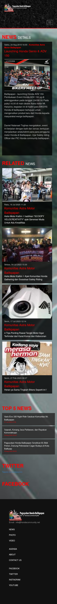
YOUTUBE (13, 585)
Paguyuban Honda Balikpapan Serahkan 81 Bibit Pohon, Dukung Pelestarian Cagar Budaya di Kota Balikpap (26, 447)
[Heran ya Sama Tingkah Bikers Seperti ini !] (27, 358)
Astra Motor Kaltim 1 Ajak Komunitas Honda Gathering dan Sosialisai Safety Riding (25, 278)
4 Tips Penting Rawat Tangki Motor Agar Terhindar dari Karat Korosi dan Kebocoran (25, 334)
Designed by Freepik (18, 589)
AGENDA (13, 549)
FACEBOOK (14, 568)
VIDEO (12, 540)
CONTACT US (15, 560)
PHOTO (12, 535)
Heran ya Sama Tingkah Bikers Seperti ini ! (25, 389)
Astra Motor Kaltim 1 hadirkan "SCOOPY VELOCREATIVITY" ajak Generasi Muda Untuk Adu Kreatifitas (24, 219)
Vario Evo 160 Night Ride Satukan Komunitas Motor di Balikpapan (28, 419)
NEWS (12, 529)
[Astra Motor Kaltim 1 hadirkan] (27, 184)
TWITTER (13, 574)
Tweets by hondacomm (12, 472)
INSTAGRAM (14, 579)
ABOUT (12, 554)
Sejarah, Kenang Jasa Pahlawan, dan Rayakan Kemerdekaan (25, 432)
